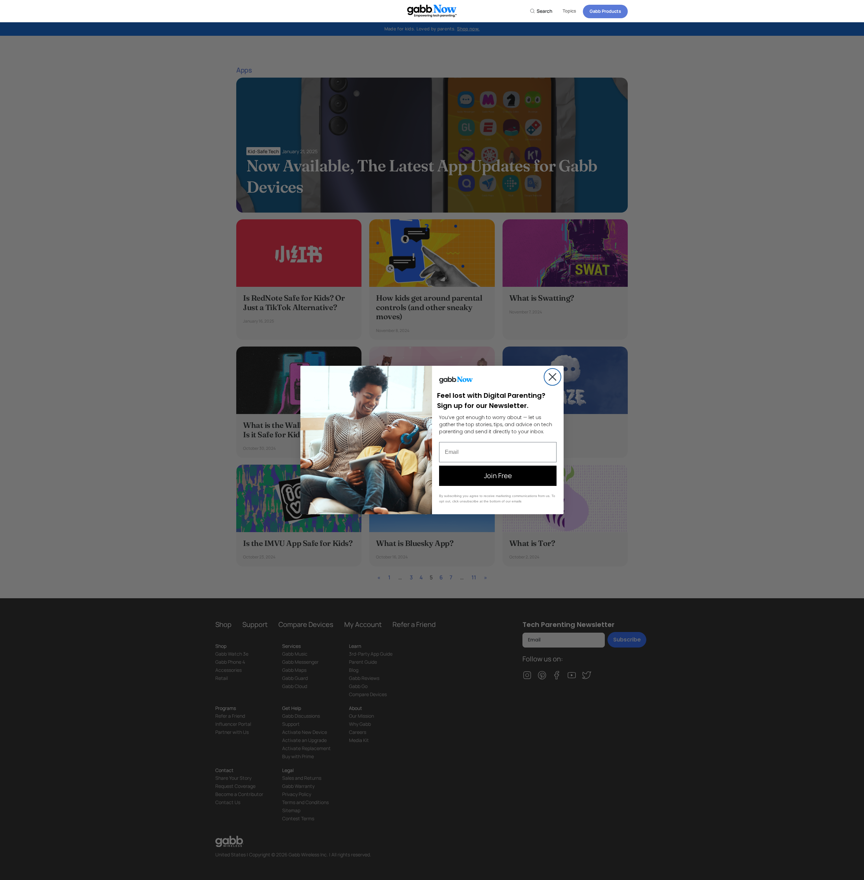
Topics (569, 11)
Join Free (498, 475)
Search (544, 11)
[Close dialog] (552, 376)
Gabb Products (605, 11)
